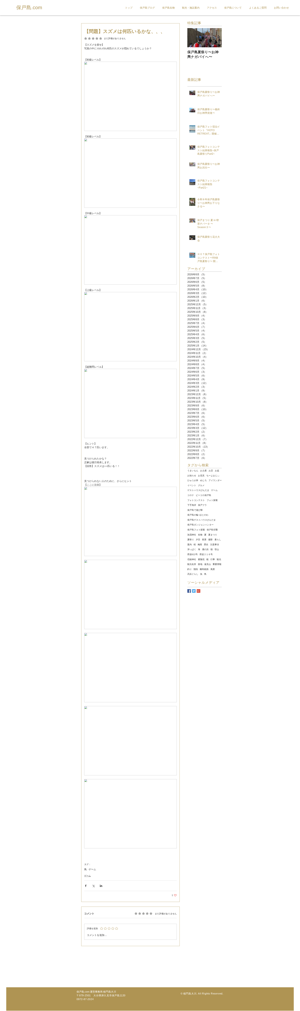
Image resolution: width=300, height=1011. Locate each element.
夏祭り (190, 539)
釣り (189, 569)
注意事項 (214, 544)
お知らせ (191, 475)
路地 (200, 564)
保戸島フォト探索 (196, 529)
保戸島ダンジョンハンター (200, 524)
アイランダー (215, 480)
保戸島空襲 (212, 529)
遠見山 (207, 564)
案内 (189, 544)
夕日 (198, 539)
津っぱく (191, 549)
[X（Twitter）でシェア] (93, 885)
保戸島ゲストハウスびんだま (201, 520)
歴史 (206, 544)
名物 (200, 534)
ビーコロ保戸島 (203, 495)
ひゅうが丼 (192, 480)
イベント (191, 485)
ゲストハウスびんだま (198, 490)
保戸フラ (202, 505)
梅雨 (200, 544)
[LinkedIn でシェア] (101, 885)
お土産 (203, 470)
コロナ (190, 495)
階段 (196, 569)
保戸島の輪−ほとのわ (197, 515)
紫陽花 (201, 559)
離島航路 (204, 569)
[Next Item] (216, 37)
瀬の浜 (205, 549)
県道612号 (192, 554)
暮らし (218, 539)
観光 (219, 559)
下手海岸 (191, 505)
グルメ (201, 485)
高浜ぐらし (192, 574)
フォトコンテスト (196, 500)
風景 (212, 569)
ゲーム (92, 869)
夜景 (204, 539)
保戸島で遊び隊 (195, 510)
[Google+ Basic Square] (198, 591)
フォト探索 (212, 500)
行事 (212, 559)
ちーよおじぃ (213, 475)
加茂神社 (191, 534)
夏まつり (212, 534)
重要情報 (217, 564)
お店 (211, 470)
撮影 (210, 539)
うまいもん (192, 470)
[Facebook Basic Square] (189, 591)
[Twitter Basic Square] (194, 591)
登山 (217, 549)
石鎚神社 (191, 559)
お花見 (201, 475)
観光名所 (191, 564)
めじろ (203, 480)
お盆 (217, 470)
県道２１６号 (206, 554)
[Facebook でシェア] (85, 885)
